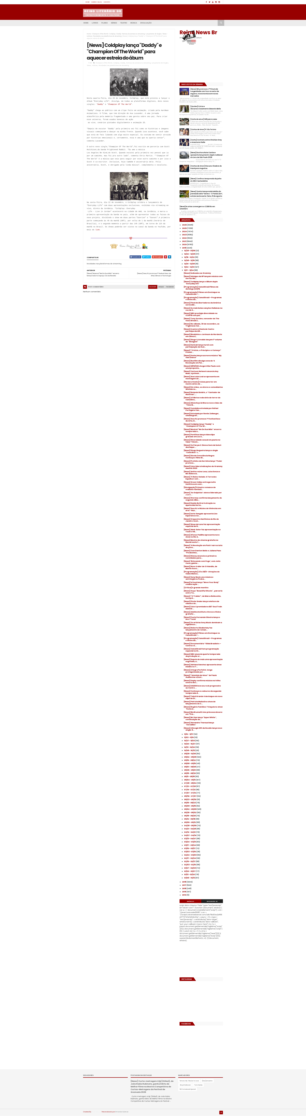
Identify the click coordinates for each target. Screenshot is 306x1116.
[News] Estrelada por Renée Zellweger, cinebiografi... (201, 414)
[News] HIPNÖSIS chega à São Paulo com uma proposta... (202, 367)
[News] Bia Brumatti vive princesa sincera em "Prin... (203, 713)
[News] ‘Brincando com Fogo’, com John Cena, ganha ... (202, 562)
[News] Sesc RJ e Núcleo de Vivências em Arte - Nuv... (202, 509)
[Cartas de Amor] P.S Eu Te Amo (203, 129)
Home (87, 2)
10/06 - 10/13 (189, 750)
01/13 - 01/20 (189, 874)
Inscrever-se (212, 901)
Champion (112, 104)
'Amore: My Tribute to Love (189, 1081)
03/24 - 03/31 (190, 842)
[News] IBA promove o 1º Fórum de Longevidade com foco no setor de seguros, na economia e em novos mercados (204, 92)
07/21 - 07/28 (190, 786)
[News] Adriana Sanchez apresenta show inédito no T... (202, 665)
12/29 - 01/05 (190, 250)
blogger (152, 287)
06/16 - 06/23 (190, 803)
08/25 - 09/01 (190, 770)
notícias (89, 36)
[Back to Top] (221, 1112)
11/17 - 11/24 (189, 270)
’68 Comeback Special (187, 1089)
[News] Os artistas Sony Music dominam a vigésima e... (203, 623)
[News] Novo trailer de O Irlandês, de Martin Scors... (200, 567)
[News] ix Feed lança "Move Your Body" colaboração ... (201, 583)
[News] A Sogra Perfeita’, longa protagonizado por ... (198, 671)
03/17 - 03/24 (190, 845)
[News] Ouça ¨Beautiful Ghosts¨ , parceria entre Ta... (203, 592)
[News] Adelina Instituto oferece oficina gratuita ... (202, 613)
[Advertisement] (194, 64)
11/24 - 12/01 (189, 267)
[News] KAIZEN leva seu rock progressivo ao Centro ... (202, 687)
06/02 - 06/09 (190, 809)
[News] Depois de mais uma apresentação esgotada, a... (203, 660)
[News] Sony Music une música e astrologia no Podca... (198, 578)
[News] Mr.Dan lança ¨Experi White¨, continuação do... (200, 718)
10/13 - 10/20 (189, 747)
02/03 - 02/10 (190, 864)
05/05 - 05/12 (190, 822)
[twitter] (209, 2)
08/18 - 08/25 (190, 773)
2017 (184, 885)
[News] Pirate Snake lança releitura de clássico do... (201, 602)
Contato (107, 2)
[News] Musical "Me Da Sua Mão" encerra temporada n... (202, 430)
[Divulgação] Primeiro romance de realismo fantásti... (200, 488)
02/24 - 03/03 (190, 855)
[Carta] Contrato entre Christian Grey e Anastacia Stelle (206, 141)
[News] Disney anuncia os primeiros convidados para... (200, 557)
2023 (184, 235)
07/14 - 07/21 (190, 789)
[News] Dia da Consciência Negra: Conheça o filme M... (199, 456)
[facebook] (206, 2)
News (164, 34)
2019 (184, 248)
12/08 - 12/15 (189, 260)
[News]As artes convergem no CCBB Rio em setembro (197, 207)
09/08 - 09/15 (190, 763)
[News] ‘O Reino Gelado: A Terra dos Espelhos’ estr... (200, 478)
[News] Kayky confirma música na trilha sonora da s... (202, 681)
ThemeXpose (96, 1112)
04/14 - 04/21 (190, 832)
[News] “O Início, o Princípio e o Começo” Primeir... (202, 351)
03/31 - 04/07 (190, 838)
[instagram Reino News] (216, 2)
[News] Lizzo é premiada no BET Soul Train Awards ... (203, 607)
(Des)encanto (207, 1081)
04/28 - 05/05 (190, 825)
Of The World (124, 104)
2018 (184, 882)
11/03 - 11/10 (189, 737)
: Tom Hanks (198, 1085)
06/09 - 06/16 (190, 806)
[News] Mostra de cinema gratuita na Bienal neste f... (201, 541)
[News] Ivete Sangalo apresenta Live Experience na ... (200, 514)
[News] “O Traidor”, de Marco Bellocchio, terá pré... (202, 597)
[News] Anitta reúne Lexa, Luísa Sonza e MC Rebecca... (202, 472)
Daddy (119, 34)
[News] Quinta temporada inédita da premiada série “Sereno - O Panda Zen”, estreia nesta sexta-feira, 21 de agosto (206, 193)
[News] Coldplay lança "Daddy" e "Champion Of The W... (199, 425)
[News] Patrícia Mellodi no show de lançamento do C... (200, 702)
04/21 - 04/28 (190, 829)
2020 (184, 244)
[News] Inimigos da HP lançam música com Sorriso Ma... (203, 277)
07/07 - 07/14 (190, 793)
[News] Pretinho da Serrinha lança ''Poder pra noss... (203, 462)
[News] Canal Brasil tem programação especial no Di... (201, 650)
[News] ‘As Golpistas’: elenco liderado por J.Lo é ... (203, 493)
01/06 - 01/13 (189, 878)
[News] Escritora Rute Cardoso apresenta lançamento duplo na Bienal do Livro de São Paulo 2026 (206, 154)
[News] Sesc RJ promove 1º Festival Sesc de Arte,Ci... (202, 420)
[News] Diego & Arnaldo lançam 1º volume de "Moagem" (203, 340)
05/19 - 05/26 (190, 816)
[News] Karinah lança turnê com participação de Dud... (198, 346)
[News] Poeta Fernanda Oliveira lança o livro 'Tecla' (202, 618)
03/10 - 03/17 (190, 848)
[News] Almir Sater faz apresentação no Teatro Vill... (202, 530)
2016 (184, 888)
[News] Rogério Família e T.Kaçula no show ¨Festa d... (203, 708)
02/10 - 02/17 (190, 861)
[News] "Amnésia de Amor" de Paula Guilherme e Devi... (200, 676)
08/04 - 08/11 (190, 780)
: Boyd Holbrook (185, 1085)
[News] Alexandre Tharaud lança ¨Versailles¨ (199, 723)
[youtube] (212, 2)
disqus (161, 287)
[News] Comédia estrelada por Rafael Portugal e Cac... (201, 409)
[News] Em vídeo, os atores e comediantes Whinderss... (203, 388)
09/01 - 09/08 (190, 767)
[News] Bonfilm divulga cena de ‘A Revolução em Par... (199, 362)
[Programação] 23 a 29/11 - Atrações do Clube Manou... (202, 573)
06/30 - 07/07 (190, 796)
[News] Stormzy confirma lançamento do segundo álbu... (203, 499)
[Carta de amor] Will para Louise (203, 119)
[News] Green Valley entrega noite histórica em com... (200, 483)
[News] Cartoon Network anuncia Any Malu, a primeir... (201, 372)
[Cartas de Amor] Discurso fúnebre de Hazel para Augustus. (206, 167)
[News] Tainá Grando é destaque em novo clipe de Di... (203, 697)
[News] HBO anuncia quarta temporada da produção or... (202, 655)
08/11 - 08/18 (189, 776)
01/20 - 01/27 (190, 871)
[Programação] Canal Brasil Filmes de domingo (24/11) (201, 288)
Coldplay (112, 34)
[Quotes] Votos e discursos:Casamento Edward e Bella (205, 107)
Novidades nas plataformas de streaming (107, 36)
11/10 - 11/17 (189, 734)
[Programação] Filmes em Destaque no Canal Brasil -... (202, 634)
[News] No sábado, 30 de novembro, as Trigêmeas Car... (201, 325)
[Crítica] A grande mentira (196, 587)
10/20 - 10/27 (190, 744)
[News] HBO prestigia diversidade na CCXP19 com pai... (200, 314)
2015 (184, 892)
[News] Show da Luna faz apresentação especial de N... (202, 525)
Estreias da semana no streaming (133, 34)
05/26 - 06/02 (190, 812)
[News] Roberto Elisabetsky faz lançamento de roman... (198, 629)
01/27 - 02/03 (190, 868)
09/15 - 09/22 (190, 760)
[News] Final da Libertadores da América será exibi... (202, 304)
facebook (170, 287)
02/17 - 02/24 (190, 858)
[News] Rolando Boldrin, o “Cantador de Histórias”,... (202, 393)
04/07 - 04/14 (190, 835)
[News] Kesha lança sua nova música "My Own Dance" (202, 356)
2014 (184, 895)
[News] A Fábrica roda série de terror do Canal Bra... (202, 398)
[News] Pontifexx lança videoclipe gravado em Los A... (199, 435)
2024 (184, 231)
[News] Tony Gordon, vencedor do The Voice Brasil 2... (201, 319)
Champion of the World (100, 34)
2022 (184, 238)
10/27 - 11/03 (189, 740)
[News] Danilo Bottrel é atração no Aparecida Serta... (200, 504)
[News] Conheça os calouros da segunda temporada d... (202, 692)
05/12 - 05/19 (190, 819)
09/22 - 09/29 (190, 757)
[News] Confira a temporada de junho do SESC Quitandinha (205, 179)
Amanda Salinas (121, 1112)
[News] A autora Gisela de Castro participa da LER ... (199, 330)
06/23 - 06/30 (190, 799)
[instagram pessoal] (219, 2)
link (97, 230)
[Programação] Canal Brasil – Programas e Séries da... (203, 298)
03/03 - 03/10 (190, 851)
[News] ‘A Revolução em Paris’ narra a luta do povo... (203, 546)
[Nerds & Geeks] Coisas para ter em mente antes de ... (200, 383)
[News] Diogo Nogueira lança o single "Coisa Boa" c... (201, 451)
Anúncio (190, 901)
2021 (184, 241)
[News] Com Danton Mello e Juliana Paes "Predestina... (202, 551)
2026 (184, 225)
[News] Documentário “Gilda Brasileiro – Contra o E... (202, 644)
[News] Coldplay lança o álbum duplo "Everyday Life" (201, 282)
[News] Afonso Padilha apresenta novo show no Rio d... (202, 536)
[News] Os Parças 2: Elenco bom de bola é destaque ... (202, 446)
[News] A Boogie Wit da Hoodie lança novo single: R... (203, 729)
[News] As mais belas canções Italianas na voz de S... (203, 309)
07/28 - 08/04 (190, 783)
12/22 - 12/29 (189, 254)
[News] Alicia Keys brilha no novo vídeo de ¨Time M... (203, 404)
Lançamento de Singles (153, 34)
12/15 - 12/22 (189, 257)
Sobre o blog (96, 2)
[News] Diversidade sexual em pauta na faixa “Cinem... (202, 441)
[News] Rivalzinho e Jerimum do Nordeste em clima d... (203, 335)
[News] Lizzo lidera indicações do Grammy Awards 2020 (203, 467)
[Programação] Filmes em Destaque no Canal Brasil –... (202, 293)
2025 (184, 228)
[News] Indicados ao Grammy (197, 273)
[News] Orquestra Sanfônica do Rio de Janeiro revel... (201, 520)
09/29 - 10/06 (190, 753)
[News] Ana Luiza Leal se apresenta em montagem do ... (201, 377)
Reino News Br (198, 32)
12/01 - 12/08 (189, 264)
